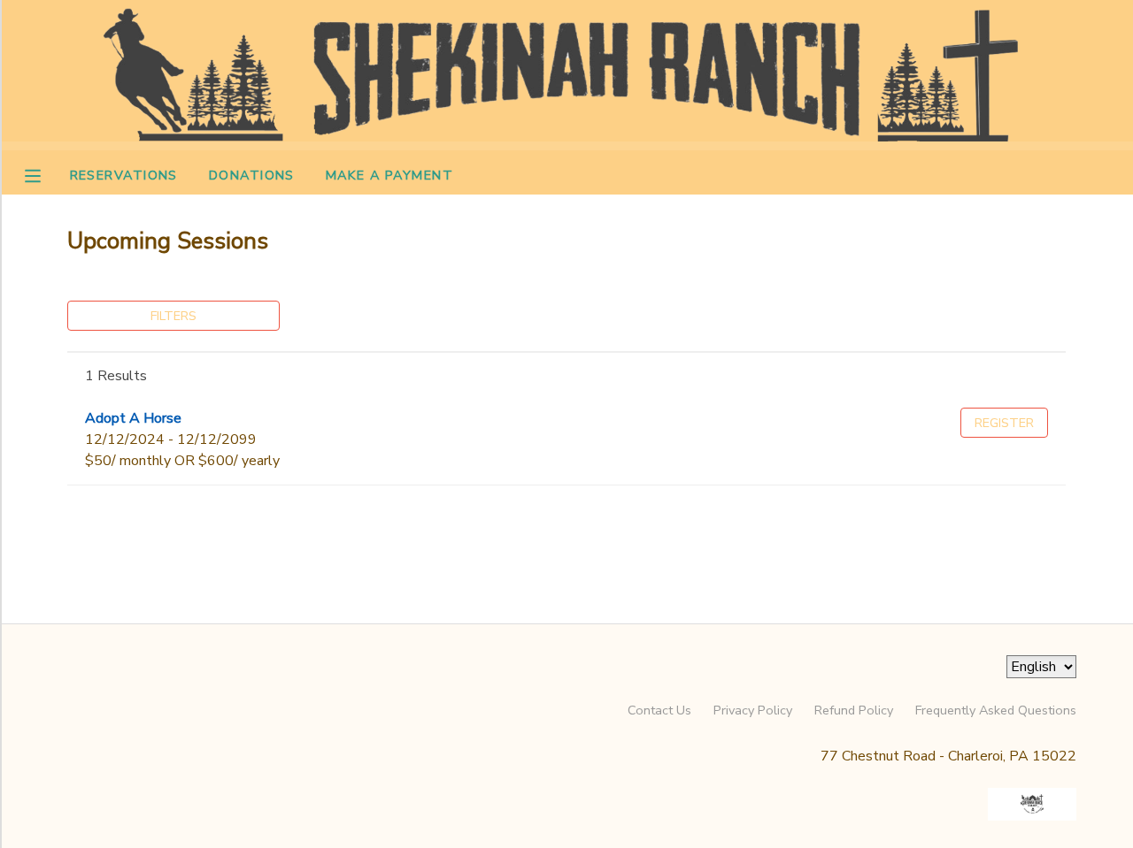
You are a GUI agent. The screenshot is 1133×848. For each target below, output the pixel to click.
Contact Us (659, 710)
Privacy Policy (752, 710)
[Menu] (46, 174)
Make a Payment (389, 175)
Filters (173, 316)
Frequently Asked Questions (995, 710)
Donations (252, 175)
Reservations (124, 175)
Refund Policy (853, 710)
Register (1004, 423)
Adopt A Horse (133, 418)
